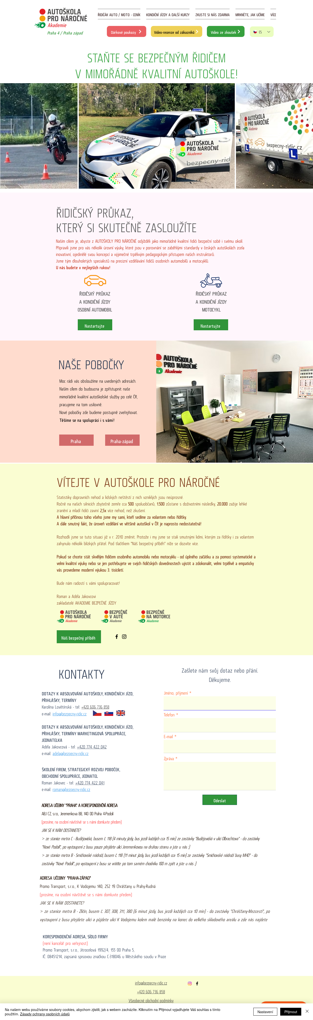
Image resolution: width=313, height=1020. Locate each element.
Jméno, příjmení (176, 692)
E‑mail (168, 735)
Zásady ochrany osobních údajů (45, 1013)
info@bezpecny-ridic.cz (70, 713)
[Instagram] (124, 637)
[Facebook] (117, 637)
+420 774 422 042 (92, 746)
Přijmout (290, 1011)
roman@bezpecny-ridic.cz (71, 788)
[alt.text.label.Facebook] (197, 983)
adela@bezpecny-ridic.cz (71, 752)
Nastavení (265, 1011)
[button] (273, 14)
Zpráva (169, 757)
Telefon (169, 713)
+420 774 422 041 (89, 782)
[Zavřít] (307, 1011)
